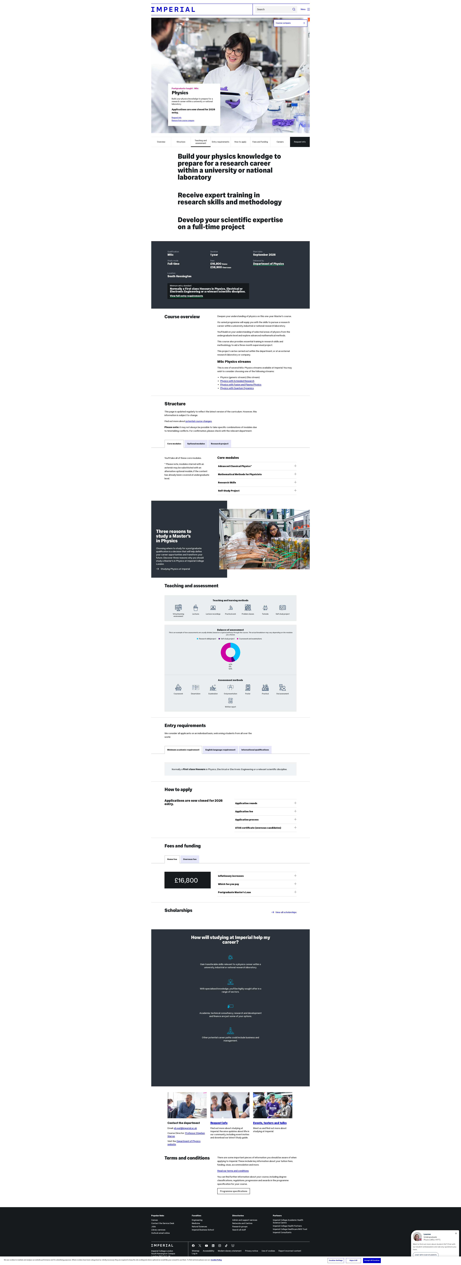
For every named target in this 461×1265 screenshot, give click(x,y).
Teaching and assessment (201, 141)
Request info (176, 118)
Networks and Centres (242, 1223)
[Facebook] (193, 1245)
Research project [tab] (219, 443)
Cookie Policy (216, 1260)
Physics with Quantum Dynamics (237, 388)
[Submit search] (294, 9)
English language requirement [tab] (220, 750)
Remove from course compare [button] (183, 120)
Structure (181, 142)
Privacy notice (251, 1251)
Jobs (153, 1226)
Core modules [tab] (174, 443)
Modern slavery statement (230, 1251)
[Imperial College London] (168, 1245)
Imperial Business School (203, 1230)
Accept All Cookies (371, 1260)
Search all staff (239, 1230)
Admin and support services (244, 1220)
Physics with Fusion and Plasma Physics (240, 384)
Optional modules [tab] (196, 443)
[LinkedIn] (213, 1245)
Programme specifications (233, 1191)
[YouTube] (206, 1245)
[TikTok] (226, 1245)
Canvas (154, 1220)
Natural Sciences (199, 1226)
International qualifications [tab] (255, 750)
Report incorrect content (290, 1251)
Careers (280, 142)
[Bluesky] (232, 1245)
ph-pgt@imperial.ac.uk (185, 1128)
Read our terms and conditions (233, 1170)
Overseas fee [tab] (190, 859)
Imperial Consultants (282, 1232)
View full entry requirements (186, 295)
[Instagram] (219, 1245)
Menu (303, 9)
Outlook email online (160, 1233)
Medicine (196, 1223)
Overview (161, 142)
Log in (194, 1253)
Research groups (239, 1226)
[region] (230, 1260)
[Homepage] (202, 9)
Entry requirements (220, 142)
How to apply (240, 142)
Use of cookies (268, 1251)
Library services (158, 1230)
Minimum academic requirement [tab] (183, 750)
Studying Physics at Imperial (175, 568)
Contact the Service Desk (162, 1223)
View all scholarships (286, 912)
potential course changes (199, 421)
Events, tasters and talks (270, 1123)
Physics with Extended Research (237, 380)
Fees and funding (260, 142)
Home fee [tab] (172, 859)
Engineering (197, 1220)
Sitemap (195, 1251)
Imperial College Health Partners (287, 1226)
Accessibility (208, 1251)
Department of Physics (268, 263)
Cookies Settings (336, 1260)
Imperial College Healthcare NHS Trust (290, 1229)
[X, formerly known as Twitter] (199, 1245)
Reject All (353, 1260)
